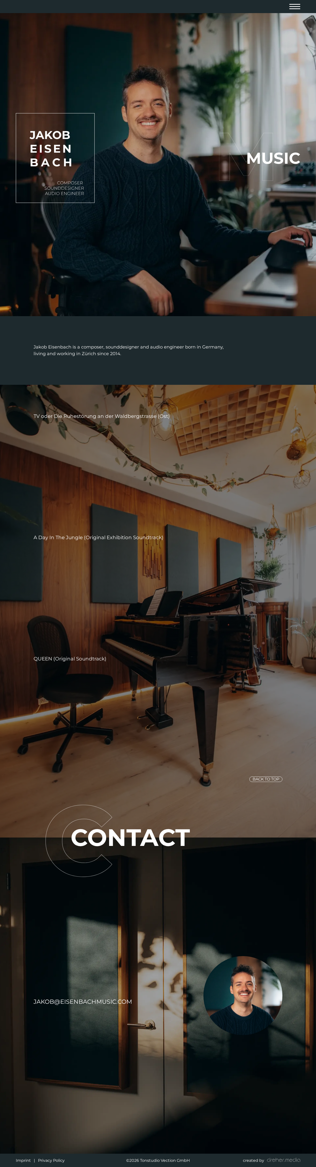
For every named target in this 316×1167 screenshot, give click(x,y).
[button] (294, 6)
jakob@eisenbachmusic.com (83, 1001)
